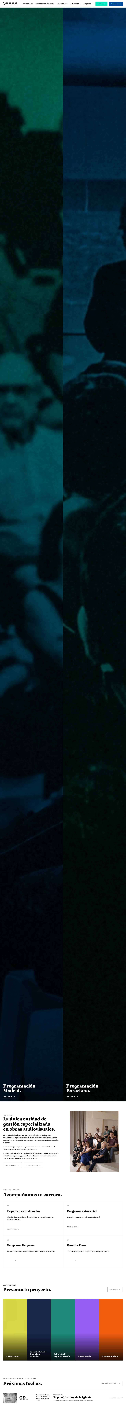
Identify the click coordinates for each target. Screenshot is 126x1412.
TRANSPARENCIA (32, 1165)
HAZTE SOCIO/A (11, 1165)
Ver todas (114, 1289)
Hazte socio (101, 4)
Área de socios (116, 4)
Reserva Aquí (114, 1398)
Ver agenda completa (109, 1383)
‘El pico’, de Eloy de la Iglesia (72, 1397)
